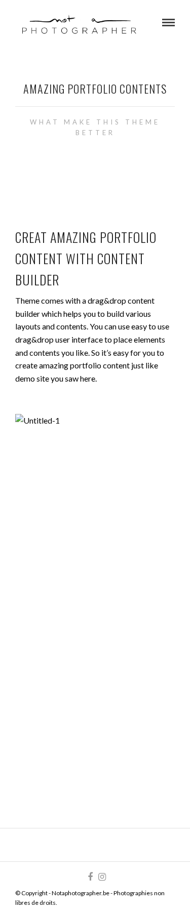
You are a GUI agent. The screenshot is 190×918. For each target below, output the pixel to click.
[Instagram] (102, 877)
